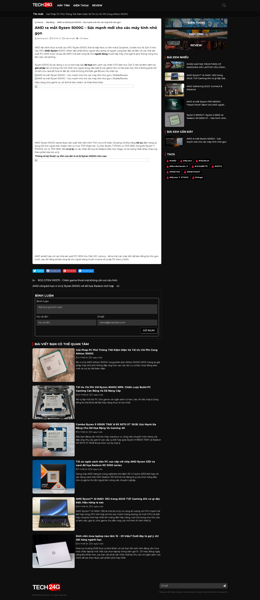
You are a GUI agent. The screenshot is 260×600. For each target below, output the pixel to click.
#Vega (199, 177)
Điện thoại (81, 5)
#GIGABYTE (201, 166)
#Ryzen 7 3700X (178, 177)
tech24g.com (44, 595)
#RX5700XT (194, 172)
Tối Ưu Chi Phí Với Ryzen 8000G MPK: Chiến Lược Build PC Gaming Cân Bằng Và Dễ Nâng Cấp (96, 14)
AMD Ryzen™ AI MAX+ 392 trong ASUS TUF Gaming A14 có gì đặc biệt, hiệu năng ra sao (206, 77)
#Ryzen (187, 161)
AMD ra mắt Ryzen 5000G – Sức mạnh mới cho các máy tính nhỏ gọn (206, 140)
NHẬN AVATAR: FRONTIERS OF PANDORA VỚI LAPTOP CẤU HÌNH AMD (206, 66)
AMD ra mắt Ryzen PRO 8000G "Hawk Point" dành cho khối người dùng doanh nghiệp (205, 103)
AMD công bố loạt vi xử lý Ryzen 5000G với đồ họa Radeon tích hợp (73, 286)
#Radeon (204, 161)
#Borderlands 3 (178, 166)
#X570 (218, 166)
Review (97, 5)
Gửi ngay (149, 330)
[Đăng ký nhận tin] (224, 585)
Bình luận (43, 301)
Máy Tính (63, 5)
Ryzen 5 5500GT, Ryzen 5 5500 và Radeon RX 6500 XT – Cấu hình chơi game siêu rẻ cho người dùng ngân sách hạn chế (206, 117)
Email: (101, 316)
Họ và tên (42, 316)
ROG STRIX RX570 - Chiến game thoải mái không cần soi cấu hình (77, 280)
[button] (224, 5)
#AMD (172, 161)
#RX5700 (174, 172)
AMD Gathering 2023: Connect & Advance (204, 88)
